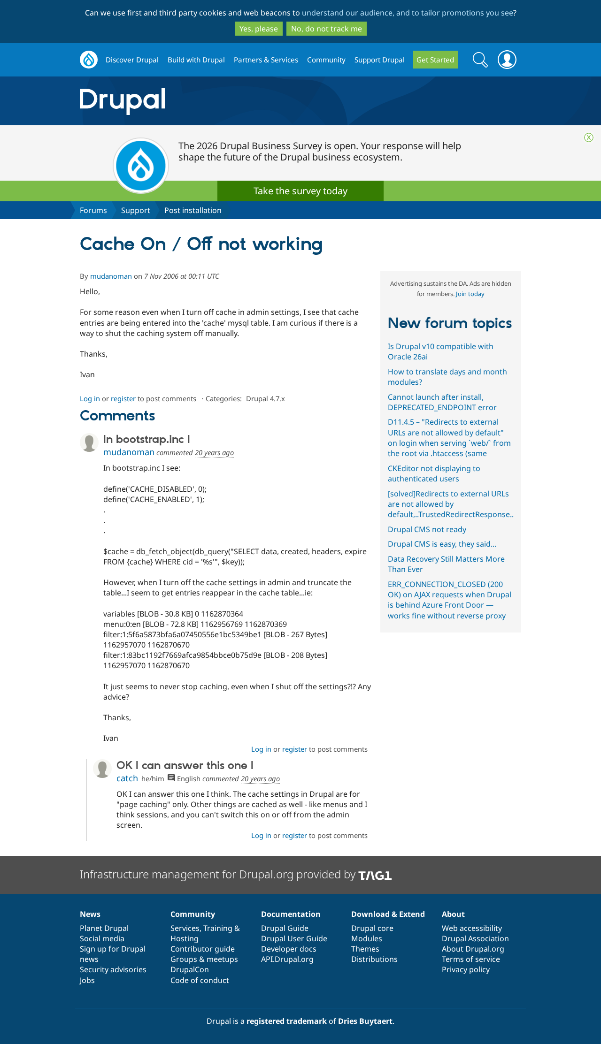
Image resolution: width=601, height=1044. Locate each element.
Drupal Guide (284, 928)
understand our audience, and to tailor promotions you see (407, 13)
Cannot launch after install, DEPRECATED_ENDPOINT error (442, 402)
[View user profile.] (89, 442)
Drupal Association (475, 938)
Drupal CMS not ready (427, 529)
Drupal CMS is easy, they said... (442, 544)
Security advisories (113, 969)
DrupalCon (189, 969)
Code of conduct (199, 980)
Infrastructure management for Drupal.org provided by (219, 874)
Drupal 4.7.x (265, 398)
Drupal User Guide (294, 938)
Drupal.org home (89, 60)
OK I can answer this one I (185, 766)
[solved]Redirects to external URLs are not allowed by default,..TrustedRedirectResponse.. (451, 503)
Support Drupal (379, 59)
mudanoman (111, 276)
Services (185, 928)
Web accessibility (472, 928)
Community (326, 59)
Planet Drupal (104, 928)
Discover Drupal (132, 59)
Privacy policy (466, 969)
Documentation (291, 914)
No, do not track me (326, 28)
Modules (366, 938)
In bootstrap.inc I (146, 440)
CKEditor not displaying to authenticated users (434, 473)
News (90, 914)
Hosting (184, 938)
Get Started (435, 59)
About (453, 914)
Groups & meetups (204, 959)
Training (217, 928)
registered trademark (287, 1021)
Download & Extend (388, 914)
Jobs (87, 980)
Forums (93, 210)
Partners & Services (266, 59)
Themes (365, 949)
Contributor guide (202, 949)
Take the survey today (300, 190)
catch (127, 778)
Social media (102, 938)
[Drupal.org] (206, 101)
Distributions (374, 959)
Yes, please (258, 28)
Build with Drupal (196, 59)
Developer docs (288, 949)
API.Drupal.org (287, 959)
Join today (470, 294)
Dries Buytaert (365, 1021)
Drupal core (372, 928)
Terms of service (471, 959)
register (123, 398)
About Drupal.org (473, 949)
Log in (90, 398)
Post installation (193, 210)
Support (135, 210)
